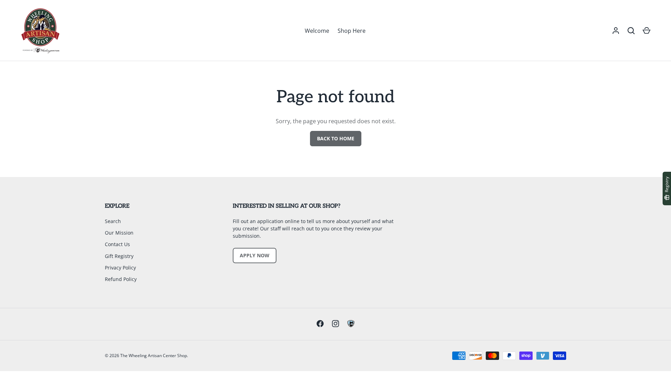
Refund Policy (121, 279)
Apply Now (254, 255)
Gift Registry (119, 256)
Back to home (335, 138)
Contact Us (117, 244)
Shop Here (352, 31)
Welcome (317, 31)
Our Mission (119, 232)
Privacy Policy (120, 267)
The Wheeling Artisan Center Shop (153, 355)
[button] (631, 30)
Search (113, 221)
